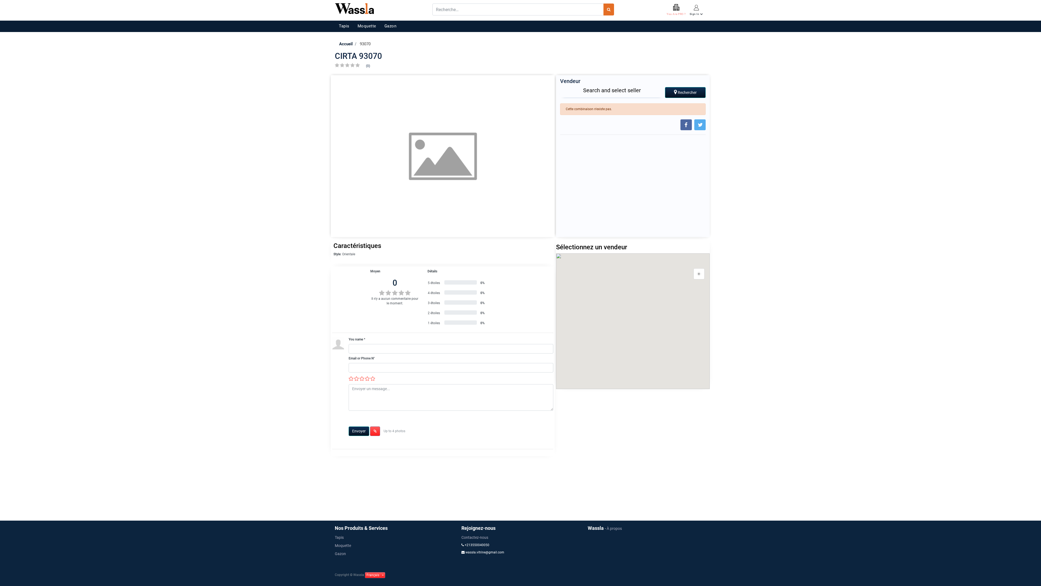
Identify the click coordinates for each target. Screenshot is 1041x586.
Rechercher (687, 92)
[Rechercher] (608, 9)
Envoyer (359, 431)
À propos (614, 528)
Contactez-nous (474, 537)
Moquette (367, 26)
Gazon (390, 26)
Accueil (346, 44)
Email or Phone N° (362, 358)
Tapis (344, 26)
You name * (357, 339)
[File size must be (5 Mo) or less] (375, 431)
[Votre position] (699, 274)
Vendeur (570, 81)
